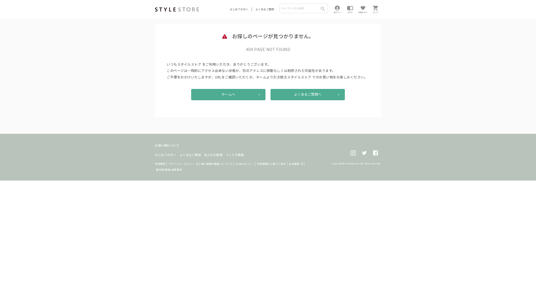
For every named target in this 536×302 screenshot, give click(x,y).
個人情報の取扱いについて (216, 164)
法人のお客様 (213, 155)
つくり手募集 (235, 155)
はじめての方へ (239, 9)
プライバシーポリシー (181, 164)
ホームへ (228, 94)
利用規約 (160, 164)
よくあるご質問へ (308, 94)
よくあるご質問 (265, 9)
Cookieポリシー (244, 164)
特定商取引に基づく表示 (271, 164)
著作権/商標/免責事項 (169, 169)
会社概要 (294, 164)
